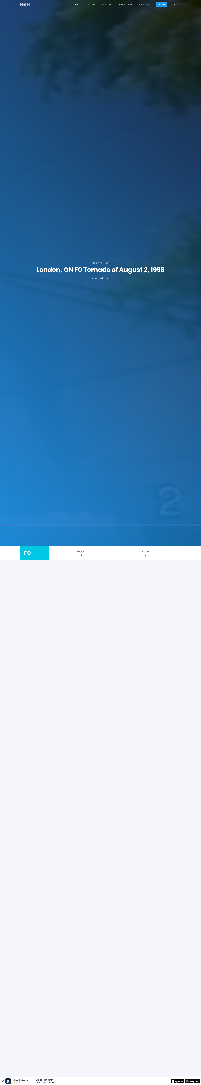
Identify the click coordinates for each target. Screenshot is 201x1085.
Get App (161, 4)
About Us (144, 4)
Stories (75, 4)
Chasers (91, 4)
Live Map (106, 4)
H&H (25, 4)
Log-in (175, 4)
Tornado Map (125, 4)
